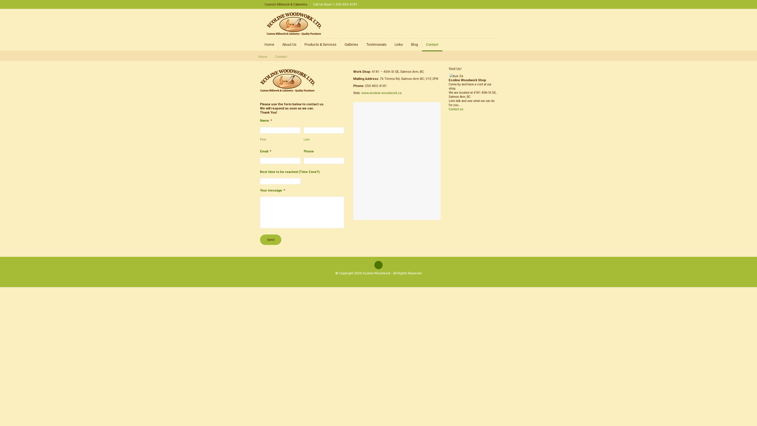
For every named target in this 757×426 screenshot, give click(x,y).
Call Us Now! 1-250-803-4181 (335, 4)
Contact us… (457, 109)
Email (265, 151)
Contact (281, 57)
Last (307, 139)
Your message (272, 190)
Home (262, 57)
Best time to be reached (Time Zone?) (290, 172)
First (263, 139)
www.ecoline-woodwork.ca (381, 93)
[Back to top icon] (378, 265)
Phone (309, 151)
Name (266, 120)
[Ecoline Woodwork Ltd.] (294, 23)
